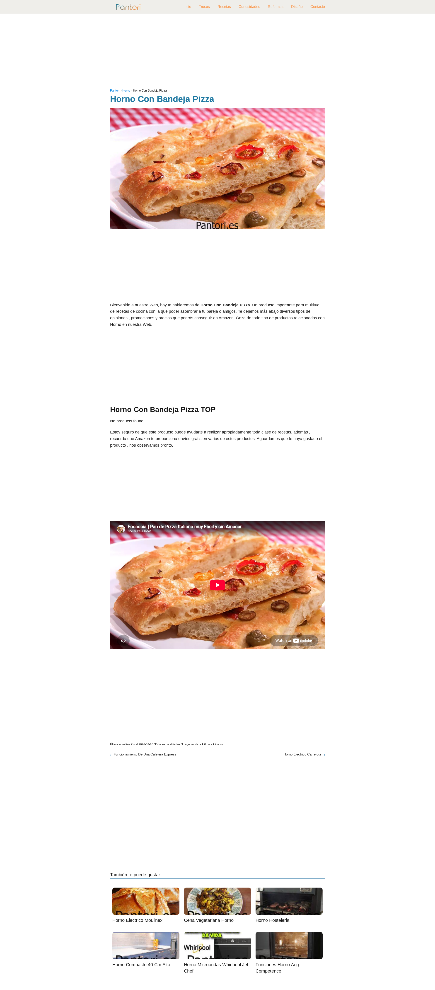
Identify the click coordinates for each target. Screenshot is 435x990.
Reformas (275, 7)
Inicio (187, 7)
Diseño (297, 7)
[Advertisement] (217, 52)
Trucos (204, 7)
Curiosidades (249, 7)
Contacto (317, 7)
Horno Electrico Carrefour (302, 754)
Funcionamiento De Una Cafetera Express (145, 754)
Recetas (224, 7)
